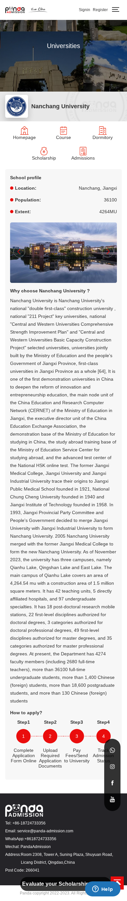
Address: (13, 854)
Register (100, 10)
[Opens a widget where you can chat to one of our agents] (102, 889)
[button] (19, 251)
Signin (84, 10)
